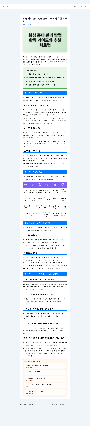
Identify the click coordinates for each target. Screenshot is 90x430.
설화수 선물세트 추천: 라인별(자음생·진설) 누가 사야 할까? (39, 384)
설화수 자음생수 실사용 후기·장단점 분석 (35, 378)
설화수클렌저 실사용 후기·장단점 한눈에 (34, 391)
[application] (85, 6)
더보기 (83, 6)
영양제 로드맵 (75, 6)
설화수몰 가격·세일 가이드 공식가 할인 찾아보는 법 (37, 365)
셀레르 (5, 6)
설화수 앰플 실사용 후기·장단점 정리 (34, 371)
